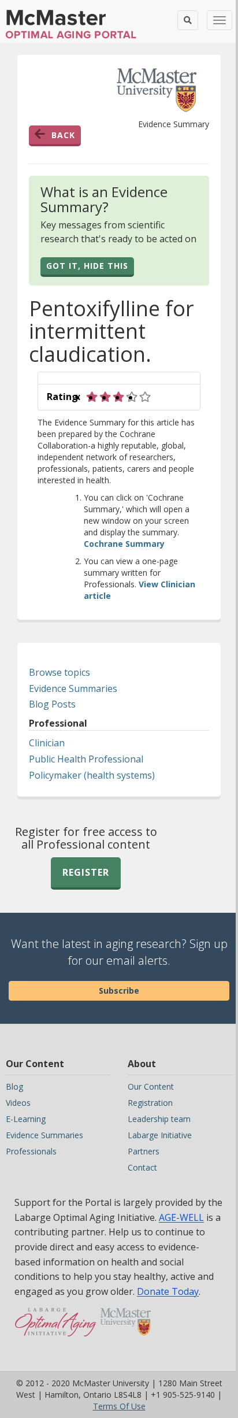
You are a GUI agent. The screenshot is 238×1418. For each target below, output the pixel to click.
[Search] (187, 20)
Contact (142, 1167)
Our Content (151, 1086)
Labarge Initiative (160, 1135)
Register (85, 872)
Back (63, 134)
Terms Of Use (119, 1406)
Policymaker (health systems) (92, 775)
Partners (143, 1151)
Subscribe (119, 990)
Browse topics (59, 672)
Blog (14, 1086)
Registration (150, 1102)
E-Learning (26, 1118)
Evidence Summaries (73, 688)
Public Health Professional (86, 759)
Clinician (47, 742)
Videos (18, 1102)
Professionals (31, 1151)
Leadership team (159, 1118)
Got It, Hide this (87, 265)
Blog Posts (52, 704)
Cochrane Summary (124, 543)
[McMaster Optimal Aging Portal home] (55, 1328)
